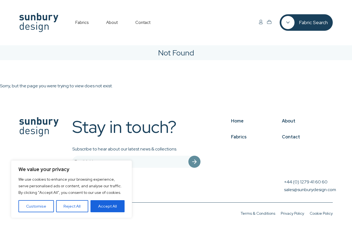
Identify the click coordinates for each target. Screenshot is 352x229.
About (288, 121)
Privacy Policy (292, 213)
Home (237, 121)
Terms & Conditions (258, 213)
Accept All (107, 206)
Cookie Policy (321, 213)
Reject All (72, 206)
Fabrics (239, 137)
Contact (291, 137)
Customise (36, 206)
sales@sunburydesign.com (310, 189)
